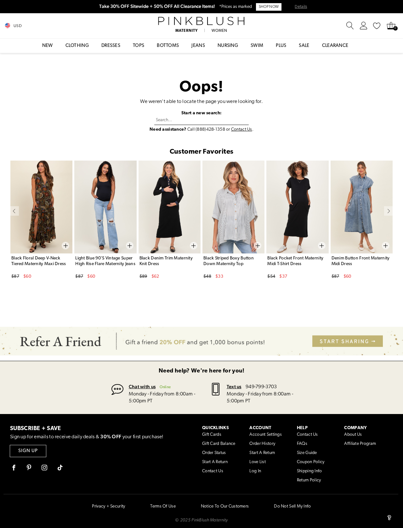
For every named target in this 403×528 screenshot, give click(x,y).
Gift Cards (211, 434)
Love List (257, 462)
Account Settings (265, 434)
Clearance (335, 45)
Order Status (214, 453)
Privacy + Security (108, 506)
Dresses (110, 45)
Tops (138, 45)
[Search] (350, 26)
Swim (257, 45)
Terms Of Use (162, 506)
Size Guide (307, 453)
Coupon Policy (311, 462)
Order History (262, 443)
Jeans (198, 45)
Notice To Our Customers (225, 506)
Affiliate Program (360, 443)
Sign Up (28, 451)
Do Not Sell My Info (292, 506)
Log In (255, 471)
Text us (234, 386)
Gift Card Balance (219, 443)
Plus (281, 45)
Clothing (77, 45)
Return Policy (309, 480)
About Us (353, 434)
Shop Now (269, 7)
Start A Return (215, 462)
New (47, 45)
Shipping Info (309, 471)
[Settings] (363, 26)
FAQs (302, 443)
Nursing (228, 45)
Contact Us (241, 129)
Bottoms (168, 45)
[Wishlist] (376, 26)
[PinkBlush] (201, 21)
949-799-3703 (261, 386)
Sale (304, 45)
